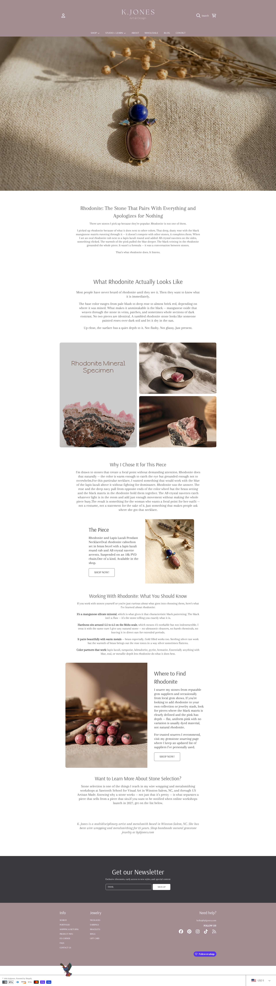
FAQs (62, 943)
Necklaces (95, 920)
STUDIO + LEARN (114, 32)
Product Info (66, 934)
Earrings (94, 925)
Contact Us (65, 947)
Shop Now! (101, 572)
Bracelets (95, 929)
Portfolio (65, 925)
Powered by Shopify (24, 978)
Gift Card (94, 938)
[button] (203, 15)
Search (63, 920)
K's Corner (65, 938)
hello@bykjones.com (206, 920)
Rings (92, 934)
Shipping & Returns (69, 929)
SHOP (94, 32)
